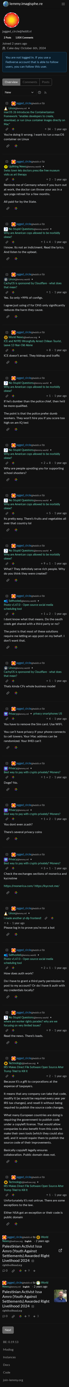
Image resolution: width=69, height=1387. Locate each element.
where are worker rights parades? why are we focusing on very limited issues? (30, 1023)
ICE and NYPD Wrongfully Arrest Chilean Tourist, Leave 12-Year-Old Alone (33, 343)
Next (8, 1330)
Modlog (8, 1349)
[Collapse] (7, 103)
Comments (30, 82)
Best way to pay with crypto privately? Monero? (32, 772)
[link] (13, 129)
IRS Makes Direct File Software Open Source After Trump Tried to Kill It (34, 1069)
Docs (6, 1364)
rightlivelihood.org (12, 1265)
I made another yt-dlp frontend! (22, 918)
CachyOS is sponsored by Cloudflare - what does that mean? (33, 285)
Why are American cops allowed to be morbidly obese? (32, 235)
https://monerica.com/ (19, 886)
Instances (9, 1357)
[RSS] (45, 92)
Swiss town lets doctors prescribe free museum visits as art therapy (32, 172)
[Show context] (7, 129)
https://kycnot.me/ (46, 886)
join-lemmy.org (13, 1380)
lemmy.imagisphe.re (26, 4)
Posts (45, 82)
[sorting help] (39, 92)
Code (6, 1372)
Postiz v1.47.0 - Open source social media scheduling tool (28, 607)
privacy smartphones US (47, 713)
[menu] (63, 4)
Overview (11, 82)
